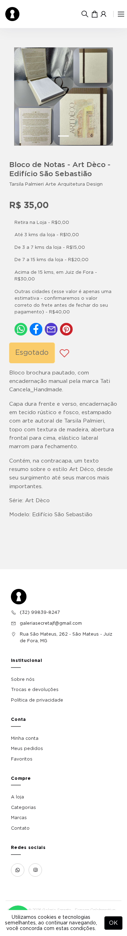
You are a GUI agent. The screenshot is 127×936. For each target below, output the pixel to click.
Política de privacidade (37, 700)
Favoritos (21, 759)
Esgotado (32, 352)
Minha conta (24, 738)
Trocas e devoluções (35, 690)
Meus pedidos (27, 748)
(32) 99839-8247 (40, 612)
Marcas (19, 818)
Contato (20, 828)
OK (113, 923)
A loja (17, 797)
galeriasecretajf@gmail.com (51, 623)
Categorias (23, 807)
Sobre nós (23, 679)
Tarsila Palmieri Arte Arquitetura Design (56, 184)
